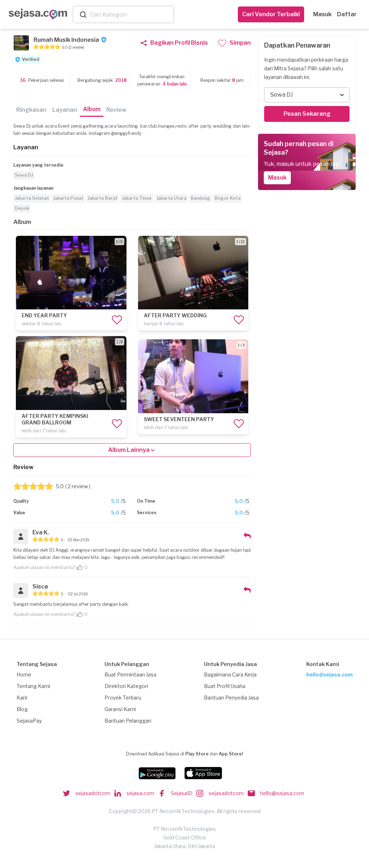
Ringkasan (31, 109)
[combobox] (130, 14)
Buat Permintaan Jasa (130, 674)
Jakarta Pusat (68, 198)
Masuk (322, 14)
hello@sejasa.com (329, 674)
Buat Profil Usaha (224, 686)
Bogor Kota (227, 198)
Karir (22, 697)
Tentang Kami (33, 686)
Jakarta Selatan (32, 198)
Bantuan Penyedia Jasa (231, 697)
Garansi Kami (120, 709)
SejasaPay (29, 721)
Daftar (347, 14)
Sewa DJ (24, 175)
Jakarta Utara (171, 198)
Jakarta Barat (102, 198)
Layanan (64, 109)
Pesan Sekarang (307, 113)
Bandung (200, 198)
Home (24, 674)
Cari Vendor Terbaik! (271, 14)
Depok (22, 208)
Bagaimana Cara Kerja (230, 674)
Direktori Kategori (126, 686)
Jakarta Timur (137, 198)
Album (92, 109)
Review (116, 109)
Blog (22, 709)
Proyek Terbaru (123, 697)
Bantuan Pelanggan (128, 721)
